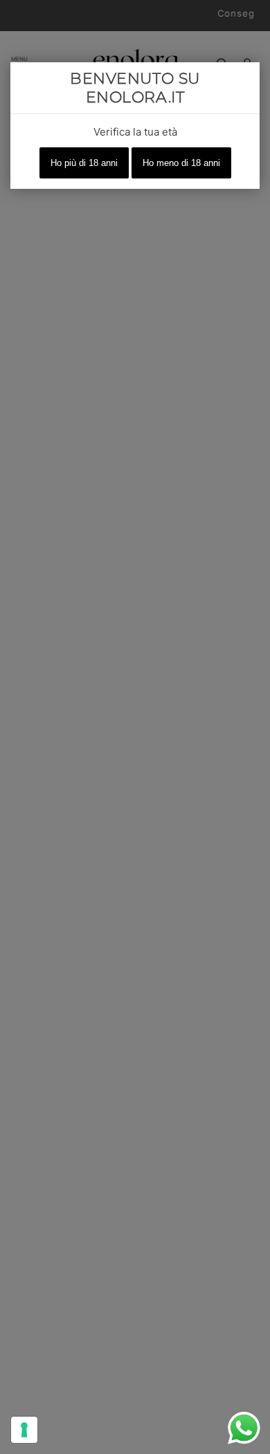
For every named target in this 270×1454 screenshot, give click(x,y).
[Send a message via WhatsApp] (244, 1428)
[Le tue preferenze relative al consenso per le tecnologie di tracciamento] (24, 1430)
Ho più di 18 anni (84, 163)
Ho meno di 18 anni (181, 163)
